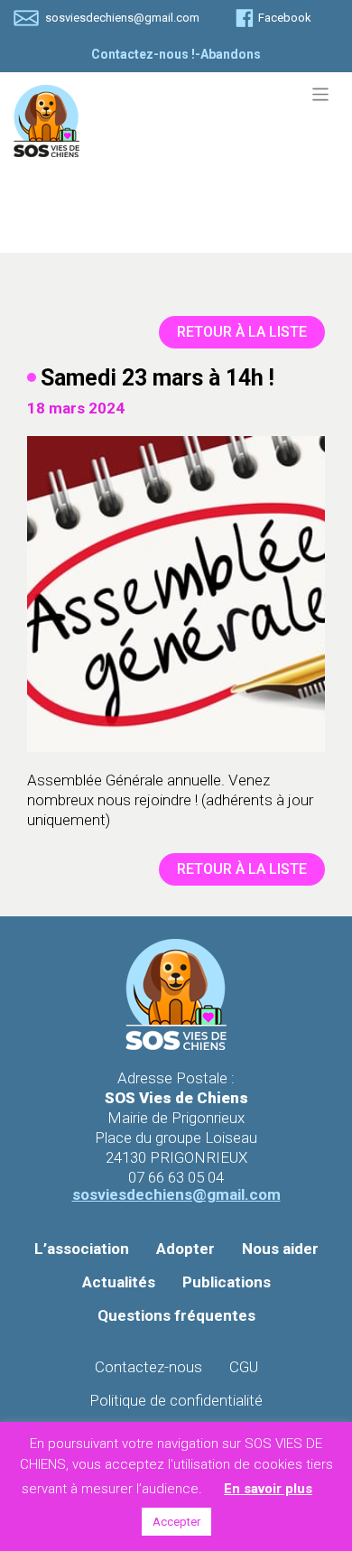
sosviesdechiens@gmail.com (122, 17)
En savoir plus (268, 1489)
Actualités (118, 1282)
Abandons (230, 54)
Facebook (284, 17)
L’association (81, 1249)
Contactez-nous (148, 1367)
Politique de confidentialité (176, 1400)
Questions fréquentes (176, 1315)
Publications (226, 1282)
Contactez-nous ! (143, 54)
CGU (243, 1367)
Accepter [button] (176, 1521)
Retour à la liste (242, 331)
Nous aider (280, 1249)
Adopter (185, 1249)
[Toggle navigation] (320, 94)
